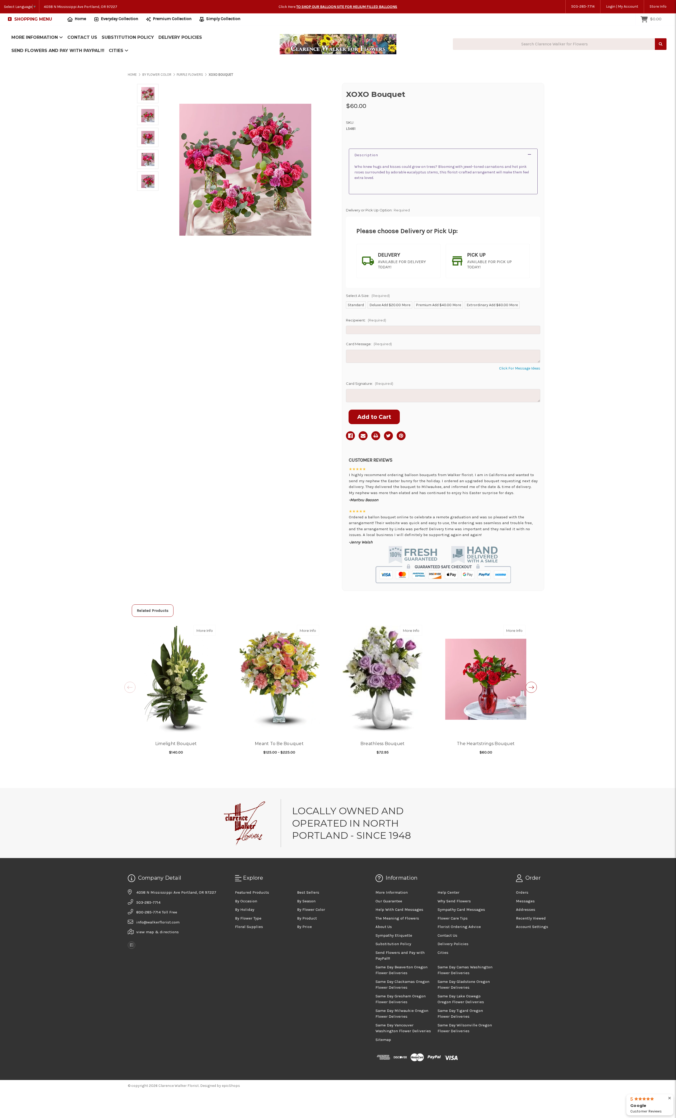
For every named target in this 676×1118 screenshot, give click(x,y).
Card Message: (369, 344)
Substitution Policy (128, 37)
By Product (307, 918)
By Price (304, 926)
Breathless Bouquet (382, 743)
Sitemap (383, 1039)
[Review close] (669, 1098)
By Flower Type (248, 918)
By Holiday (244, 909)
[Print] (375, 435)
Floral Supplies (249, 926)
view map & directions (157, 932)
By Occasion (246, 901)
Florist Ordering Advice (459, 926)
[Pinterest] (401, 435)
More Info (206, 630)
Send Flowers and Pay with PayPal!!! (57, 50)
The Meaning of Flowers (397, 918)
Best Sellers (308, 892)
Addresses (525, 909)
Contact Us (82, 37)
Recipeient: (366, 320)
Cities (117, 50)
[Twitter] (388, 435)
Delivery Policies (180, 37)
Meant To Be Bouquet (279, 743)
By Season (306, 901)
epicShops (231, 1085)
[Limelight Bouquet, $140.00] (176, 679)
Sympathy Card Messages (461, 909)
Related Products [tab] (152, 610)
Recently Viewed (531, 918)
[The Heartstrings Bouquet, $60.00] (485, 679)
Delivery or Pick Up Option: (378, 210)
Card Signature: (369, 383)
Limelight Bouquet (176, 743)
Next (531, 687)
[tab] (398, 261)
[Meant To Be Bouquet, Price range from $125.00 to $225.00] (279, 679)
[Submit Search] (660, 44)
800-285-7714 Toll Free (156, 912)
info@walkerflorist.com (158, 922)
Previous (129, 687)
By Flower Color (311, 909)
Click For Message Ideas (519, 368)
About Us (383, 926)
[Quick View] (210, 630)
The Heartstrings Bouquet (486, 743)
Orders (522, 892)
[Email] (363, 435)
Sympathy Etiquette (393, 935)
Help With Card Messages (399, 909)
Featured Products (252, 892)
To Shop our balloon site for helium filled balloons (346, 6)
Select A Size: (368, 295)
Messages (525, 901)
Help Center (448, 892)
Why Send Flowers (454, 901)
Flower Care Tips (453, 918)
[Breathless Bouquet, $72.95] (382, 679)
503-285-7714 (583, 6)
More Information (35, 37)
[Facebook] (350, 435)
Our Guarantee (388, 901)
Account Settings (532, 926)
